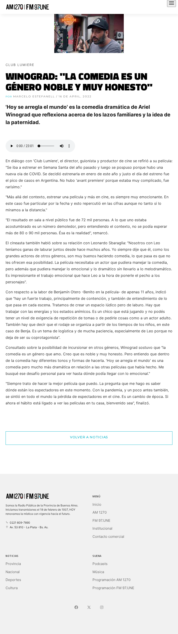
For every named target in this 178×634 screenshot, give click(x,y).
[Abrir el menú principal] (171, 3)
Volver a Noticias (89, 437)
